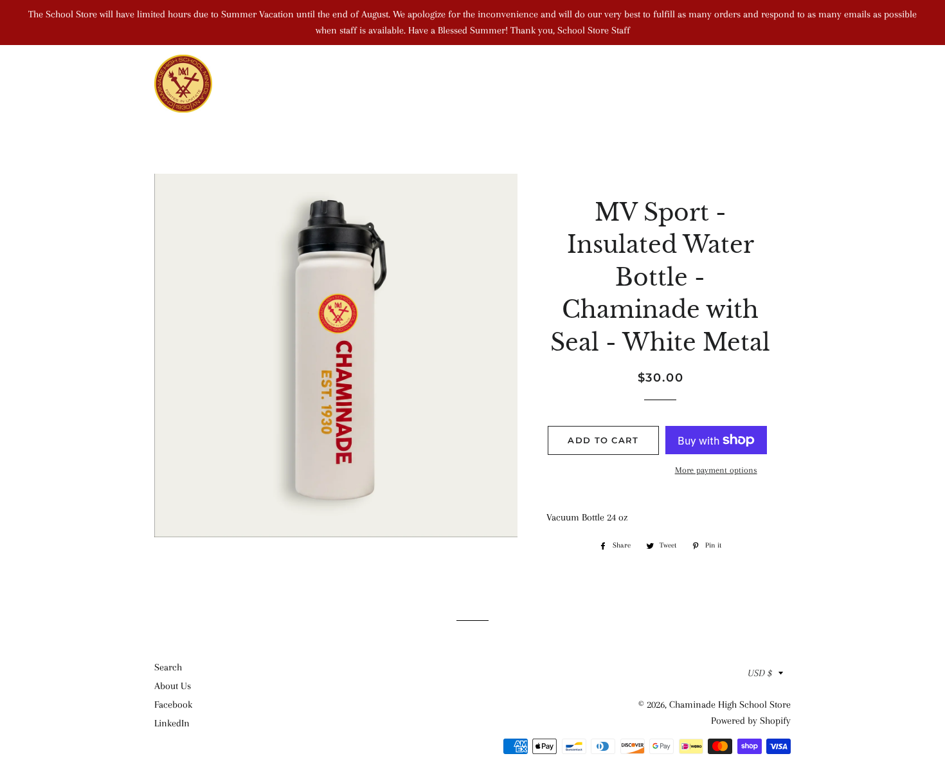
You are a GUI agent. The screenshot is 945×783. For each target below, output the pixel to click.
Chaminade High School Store (730, 704)
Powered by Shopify (751, 720)
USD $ (760, 673)
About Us (172, 686)
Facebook (173, 704)
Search (168, 667)
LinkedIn (172, 723)
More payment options (716, 470)
